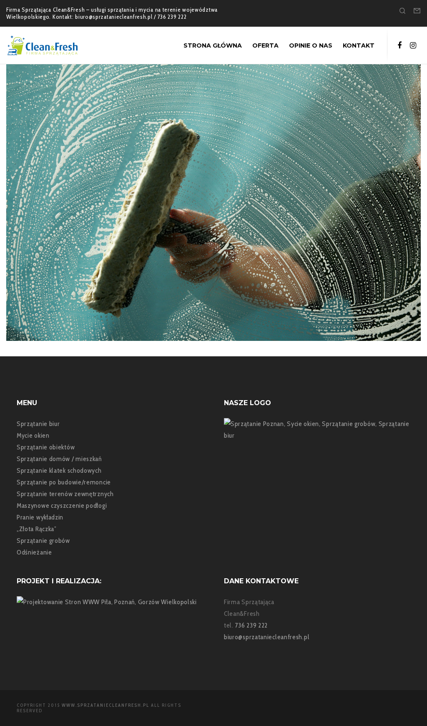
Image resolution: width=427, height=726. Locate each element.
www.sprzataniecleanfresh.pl (105, 705)
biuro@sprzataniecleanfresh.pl (266, 637)
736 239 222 (251, 625)
